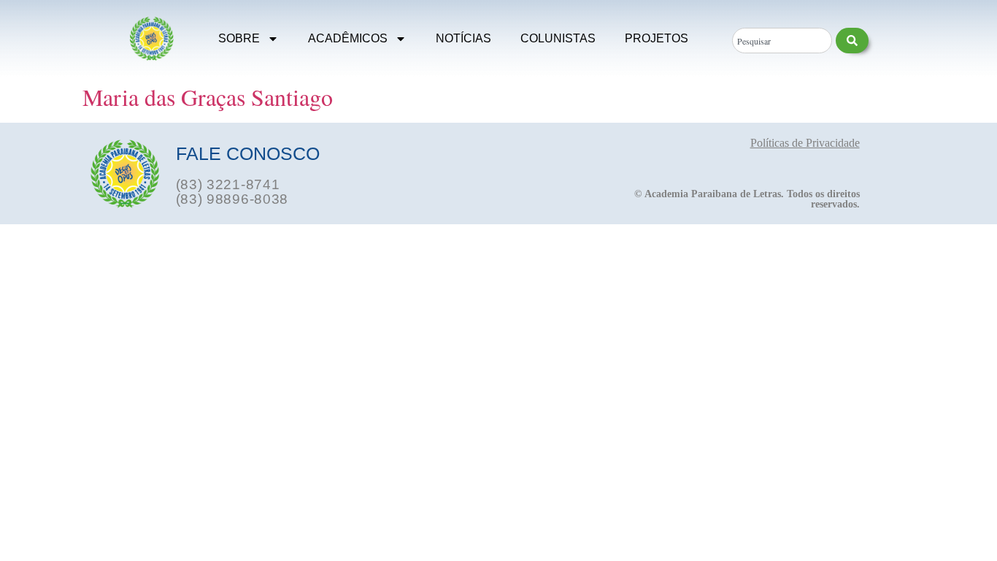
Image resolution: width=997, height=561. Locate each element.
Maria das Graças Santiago (207, 96)
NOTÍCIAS (463, 38)
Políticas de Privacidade (805, 143)
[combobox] (781, 40)
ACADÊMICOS (348, 38)
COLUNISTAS (558, 38)
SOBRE (239, 38)
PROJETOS (656, 38)
